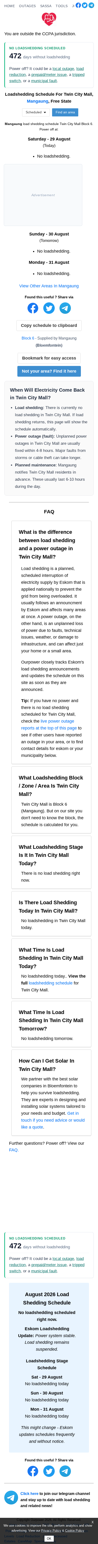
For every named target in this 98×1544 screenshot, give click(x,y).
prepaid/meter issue (49, 74)
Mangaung (37, 101)
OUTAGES (27, 6)
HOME (9, 6)
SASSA (46, 6)
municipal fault (44, 81)
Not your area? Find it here (49, 371)
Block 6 (28, 338)
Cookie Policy (74, 1530)
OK (49, 1538)
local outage (63, 68)
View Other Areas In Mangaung (49, 286)
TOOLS (62, 6)
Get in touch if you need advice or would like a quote (53, 1120)
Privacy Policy (51, 1530)
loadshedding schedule (51, 983)
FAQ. (14, 1150)
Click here (29, 1494)
